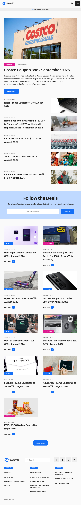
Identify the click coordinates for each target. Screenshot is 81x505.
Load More (40, 443)
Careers (7, 486)
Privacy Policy (35, 473)
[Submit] (27, 460)
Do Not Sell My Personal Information (39, 486)
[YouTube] (74, 459)
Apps (59, 468)
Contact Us (8, 477)
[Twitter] (56, 459)
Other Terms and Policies (39, 477)
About (8, 468)
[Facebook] (62, 459)
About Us (7, 473)
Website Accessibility (38, 492)
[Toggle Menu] (77, 3)
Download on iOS (62, 483)
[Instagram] (68, 459)
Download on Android (64, 479)
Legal (34, 468)
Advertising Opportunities (14, 481)
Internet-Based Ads (37, 481)
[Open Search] (72, 3)
